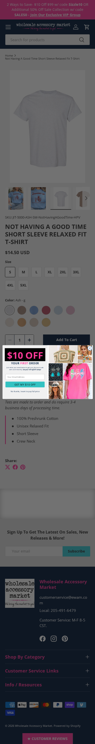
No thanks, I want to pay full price (24, 391)
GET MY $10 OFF (24, 384)
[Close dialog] (90, 348)
